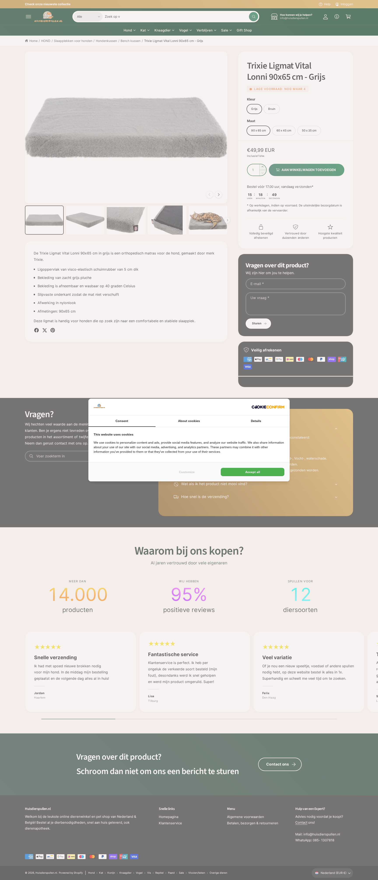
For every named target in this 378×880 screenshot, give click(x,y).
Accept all (252, 472)
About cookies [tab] (189, 421)
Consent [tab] (122, 421)
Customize (187, 472)
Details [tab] (256, 421)
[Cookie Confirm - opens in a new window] (268, 407)
